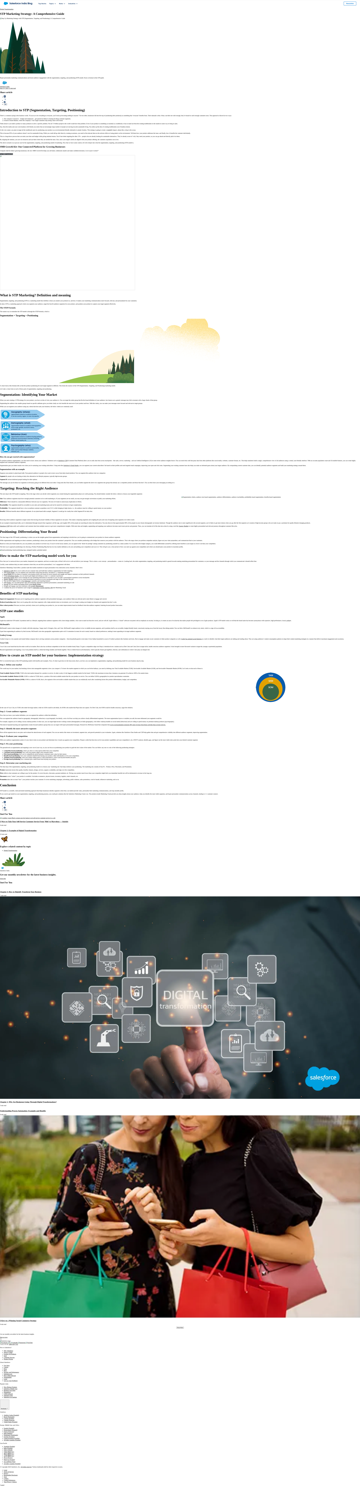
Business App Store (9, 1390)
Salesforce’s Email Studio (71, 465)
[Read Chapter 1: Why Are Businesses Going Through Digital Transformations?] (180, 1098)
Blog (5, 1370)
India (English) (8, 1448)
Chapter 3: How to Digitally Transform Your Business (20, 892)
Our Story (7, 1365)
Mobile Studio (36, 584)
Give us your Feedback (11, 1381)
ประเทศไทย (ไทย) (9, 1462)
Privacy (6, 1473)
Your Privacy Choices (10, 1482)
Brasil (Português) (9, 1417)
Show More (180, 1327)
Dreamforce (7, 1392)
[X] (9, 1342)
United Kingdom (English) (12, 1438)
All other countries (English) (12, 1440)
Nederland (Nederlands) (11, 1435)
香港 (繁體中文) (9, 1454)
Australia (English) (9, 1446)
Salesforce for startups (10, 1397)
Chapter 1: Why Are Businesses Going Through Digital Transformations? (28, 1102)
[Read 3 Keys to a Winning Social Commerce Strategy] (180, 1317)
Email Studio (11, 572)
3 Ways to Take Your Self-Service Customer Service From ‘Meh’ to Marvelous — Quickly (34, 822)
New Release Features (10, 1387)
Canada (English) (9, 1418)
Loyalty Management (37, 586)
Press (5, 1369)
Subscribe (3, 878)
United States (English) (10, 1422)
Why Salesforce (8, 1351)
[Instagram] (22, 1342)
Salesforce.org (8, 1374)
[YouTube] (29, 1342)
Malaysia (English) (9, 1460)
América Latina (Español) (11, 1415)
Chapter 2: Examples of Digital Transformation (18, 831)
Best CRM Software (10, 1375)
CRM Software (8, 1394)
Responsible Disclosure (11, 1475)
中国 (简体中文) (9, 1452)
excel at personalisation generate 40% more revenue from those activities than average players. (138, 725)
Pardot (9, 582)
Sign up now (4, 1337)
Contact (6, 1478)
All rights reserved (26, 1467)
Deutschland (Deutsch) (10, 1430)
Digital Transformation (6, 9)
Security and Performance (11, 1372)
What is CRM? (8, 1352)
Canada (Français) (9, 1420)
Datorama (27, 581)
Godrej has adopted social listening (191, 639)
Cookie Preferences (9, 1480)
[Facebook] (4, 1342)
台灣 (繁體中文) (9, 1456)
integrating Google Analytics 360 (43, 587)
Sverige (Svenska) (9, 1437)
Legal (5, 1379)
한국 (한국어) (8, 1458)
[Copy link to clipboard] (5, 104)
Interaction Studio (9, 577)
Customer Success (9, 1357)
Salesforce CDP (63, 460)
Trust (5, 1477)
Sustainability (8, 1377)
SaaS (5, 1356)
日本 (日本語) (8, 1450)
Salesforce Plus (8, 1395)
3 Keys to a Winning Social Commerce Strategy (18, 1321)
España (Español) (9, 1428)
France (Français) (9, 1431)
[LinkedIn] (14, 1342)
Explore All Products (10, 1354)
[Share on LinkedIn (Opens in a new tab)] (5, 97)
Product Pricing (8, 1359)
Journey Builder (183, 526)
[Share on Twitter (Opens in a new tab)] (5, 100)
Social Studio (8, 574)
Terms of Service (9, 1472)
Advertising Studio (13, 576)
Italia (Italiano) (8, 1433)
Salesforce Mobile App (10, 1389)
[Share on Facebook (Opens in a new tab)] (5, 102)
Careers (6, 1367)
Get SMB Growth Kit (6, 154)
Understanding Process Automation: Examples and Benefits (23, 1111)
